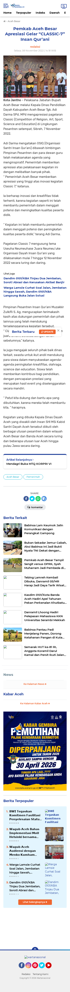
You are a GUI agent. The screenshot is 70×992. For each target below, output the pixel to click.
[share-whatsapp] (38, 498)
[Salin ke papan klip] (44, 498)
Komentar (37, 507)
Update (48, 331)
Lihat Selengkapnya (34, 902)
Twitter (43, 970)
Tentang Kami (40, 974)
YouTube (51, 970)
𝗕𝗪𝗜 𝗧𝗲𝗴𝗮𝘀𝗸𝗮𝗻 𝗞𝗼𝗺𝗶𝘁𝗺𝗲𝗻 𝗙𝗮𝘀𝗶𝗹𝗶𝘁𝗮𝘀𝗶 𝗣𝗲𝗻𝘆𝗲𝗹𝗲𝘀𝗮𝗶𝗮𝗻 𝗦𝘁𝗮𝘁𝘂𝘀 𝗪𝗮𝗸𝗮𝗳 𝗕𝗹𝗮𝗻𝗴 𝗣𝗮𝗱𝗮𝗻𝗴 (25, 815)
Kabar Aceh (13, 694)
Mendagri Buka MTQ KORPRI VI (29, 464)
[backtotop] (35, 950)
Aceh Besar (13, 476)
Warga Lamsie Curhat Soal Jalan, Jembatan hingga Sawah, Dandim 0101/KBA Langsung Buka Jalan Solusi (24, 868)
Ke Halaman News (34, 684)
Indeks (40, 12)
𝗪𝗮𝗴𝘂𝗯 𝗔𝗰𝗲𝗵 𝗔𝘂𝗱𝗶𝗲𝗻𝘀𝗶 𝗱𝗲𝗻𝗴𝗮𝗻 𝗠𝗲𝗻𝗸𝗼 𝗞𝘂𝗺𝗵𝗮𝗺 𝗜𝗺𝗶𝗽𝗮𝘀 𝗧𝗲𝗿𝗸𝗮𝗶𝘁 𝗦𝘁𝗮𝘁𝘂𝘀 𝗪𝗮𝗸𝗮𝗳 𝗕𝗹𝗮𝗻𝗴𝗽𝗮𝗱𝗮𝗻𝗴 (22, 851)
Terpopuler (23, 12)
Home (7, 12)
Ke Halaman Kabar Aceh (34, 703)
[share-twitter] (32, 498)
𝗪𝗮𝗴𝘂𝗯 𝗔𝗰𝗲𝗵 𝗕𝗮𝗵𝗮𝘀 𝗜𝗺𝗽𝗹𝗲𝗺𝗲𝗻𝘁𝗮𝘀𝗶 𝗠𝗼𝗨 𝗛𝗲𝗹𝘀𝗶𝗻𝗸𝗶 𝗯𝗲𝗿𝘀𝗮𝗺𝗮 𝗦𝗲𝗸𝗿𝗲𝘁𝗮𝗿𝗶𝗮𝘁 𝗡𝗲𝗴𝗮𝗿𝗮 (24, 833)
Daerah (54, 12)
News (8, 675)
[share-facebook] (26, 498)
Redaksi (26, 974)
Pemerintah (33, 476)
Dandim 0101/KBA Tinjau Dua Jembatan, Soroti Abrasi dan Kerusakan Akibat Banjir (24, 886)
